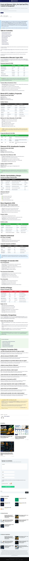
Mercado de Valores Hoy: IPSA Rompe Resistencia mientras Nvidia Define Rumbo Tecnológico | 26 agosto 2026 (9, 516)
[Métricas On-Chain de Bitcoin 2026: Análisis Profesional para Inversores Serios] (7, 447)
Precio (4, 21)
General (2, 434)
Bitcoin (11, 22)
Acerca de (2, 414)
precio (9, 49)
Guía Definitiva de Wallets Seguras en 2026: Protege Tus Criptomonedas (9, 525)
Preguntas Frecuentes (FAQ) (5, 44)
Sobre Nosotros (7, 559)
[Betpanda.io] (2, 501)
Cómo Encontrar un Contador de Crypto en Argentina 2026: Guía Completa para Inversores (20, 437)
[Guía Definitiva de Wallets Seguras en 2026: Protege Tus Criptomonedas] (2, 527)
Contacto (19, 559)
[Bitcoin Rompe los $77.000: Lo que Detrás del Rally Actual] (7, 430)
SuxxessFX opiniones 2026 (22, 498)
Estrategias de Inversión (5, 40)
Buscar (1, 491)
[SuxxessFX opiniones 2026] (17, 501)
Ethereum (7, 21)
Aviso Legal (16, 559)
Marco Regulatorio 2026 (5, 37)
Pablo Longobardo (7, 416)
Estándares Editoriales (12, 559)
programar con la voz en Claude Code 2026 (7, 346)
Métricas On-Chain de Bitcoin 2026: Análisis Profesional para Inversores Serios (7, 454)
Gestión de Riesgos (4, 41)
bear (24, 59)
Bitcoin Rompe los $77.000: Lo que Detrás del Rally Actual (6, 437)
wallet (7, 269)
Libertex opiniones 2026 (8, 507)
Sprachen (22, 559)
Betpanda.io (6, 498)
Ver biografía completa (22, 407)
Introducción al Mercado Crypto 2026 (6, 32)
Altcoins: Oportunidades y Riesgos (6, 36)
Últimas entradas (5, 414)
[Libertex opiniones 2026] (2, 510)
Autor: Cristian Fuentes (24, 25)
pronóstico (6, 49)
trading (4, 353)
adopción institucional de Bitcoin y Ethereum (7, 345)
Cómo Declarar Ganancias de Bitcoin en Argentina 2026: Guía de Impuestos (23, 546)
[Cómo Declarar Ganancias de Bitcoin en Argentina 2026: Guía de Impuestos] (17, 548)
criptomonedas (6, 59)
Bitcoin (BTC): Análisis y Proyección (6, 33)
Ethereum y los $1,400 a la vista (6, 342)
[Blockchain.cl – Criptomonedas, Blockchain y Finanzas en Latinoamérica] (14, 1)
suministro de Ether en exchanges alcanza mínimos (8, 341)
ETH (13, 21)
